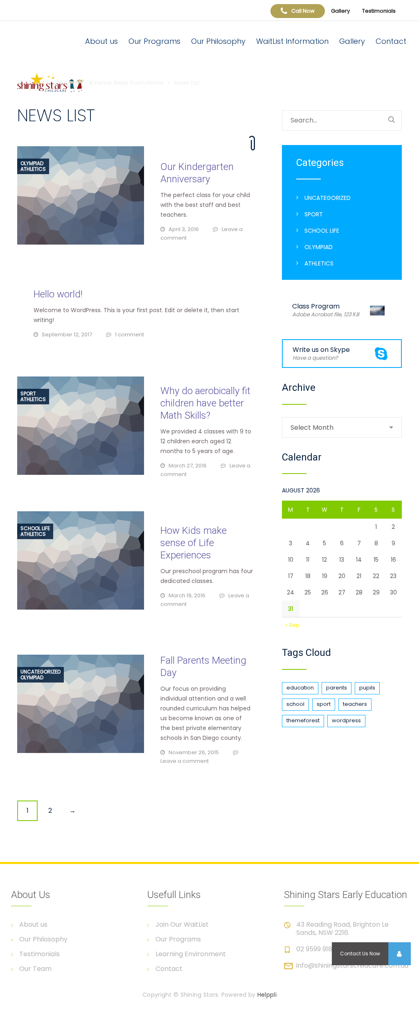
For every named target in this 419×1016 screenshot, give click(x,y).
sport (324, 704)
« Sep (292, 625)
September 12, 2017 (67, 334)
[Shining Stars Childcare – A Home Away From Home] (57, 82)
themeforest (303, 720)
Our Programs (154, 41)
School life (35, 528)
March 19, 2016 (187, 595)
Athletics (33, 169)
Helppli (267, 995)
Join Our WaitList (182, 925)
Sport (28, 393)
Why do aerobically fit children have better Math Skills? (205, 403)
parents (336, 688)
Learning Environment (190, 954)
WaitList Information (292, 41)
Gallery (340, 11)
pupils (367, 688)
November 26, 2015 (194, 752)
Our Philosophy (218, 41)
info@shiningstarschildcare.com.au (352, 965)
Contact (391, 41)
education (300, 688)
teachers (355, 704)
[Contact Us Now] (399, 953)
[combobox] (342, 427)
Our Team (35, 969)
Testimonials (379, 11)
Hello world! (58, 294)
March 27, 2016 (188, 465)
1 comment (129, 334)
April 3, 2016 (184, 229)
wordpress (346, 720)
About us (101, 41)
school (295, 704)
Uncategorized (40, 671)
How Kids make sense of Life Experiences (193, 543)
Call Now (303, 11)
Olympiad (31, 163)
